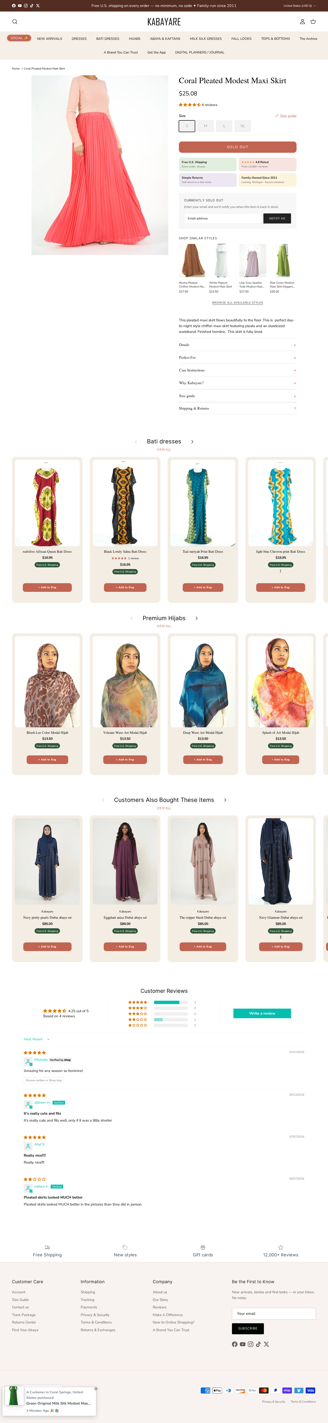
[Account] (301, 21)
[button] (190, 104)
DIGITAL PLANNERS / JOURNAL (200, 52)
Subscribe (248, 1328)
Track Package (24, 1314)
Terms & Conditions (96, 1322)
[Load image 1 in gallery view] (99, 165)
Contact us (20, 1307)
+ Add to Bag (47, 587)
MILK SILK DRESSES (206, 38)
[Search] (15, 21)
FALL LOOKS (241, 38)
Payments (89, 1307)
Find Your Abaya (25, 1330)
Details (184, 344)
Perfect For (187, 357)
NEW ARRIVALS (49, 38)
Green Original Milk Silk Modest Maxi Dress (58, 1403)
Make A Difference (168, 1314)
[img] (35, 1052)
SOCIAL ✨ (19, 38)
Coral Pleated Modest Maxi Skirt (44, 68)
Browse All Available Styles (237, 303)
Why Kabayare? (191, 382)
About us (160, 1292)
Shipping (88, 1292)
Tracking (87, 1299)
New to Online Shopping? (173, 1322)
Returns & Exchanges (98, 1330)
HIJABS (134, 38)
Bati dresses (164, 441)
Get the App (156, 52)
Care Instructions (192, 369)
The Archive (308, 38)
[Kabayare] (164, 21)
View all (164, 449)
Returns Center (24, 1322)
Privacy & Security (95, 1314)
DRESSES (79, 38)
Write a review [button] (262, 1013)
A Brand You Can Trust (121, 52)
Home (16, 68)
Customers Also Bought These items (164, 800)
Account (18, 1292)
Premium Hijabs (164, 618)
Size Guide (20, 1299)
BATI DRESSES (107, 38)
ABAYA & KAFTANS (165, 38)
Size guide (187, 395)
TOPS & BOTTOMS (275, 38)
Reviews (159, 1307)
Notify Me (277, 218)
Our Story (160, 1299)
